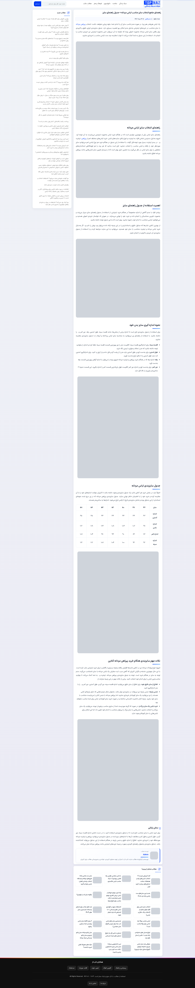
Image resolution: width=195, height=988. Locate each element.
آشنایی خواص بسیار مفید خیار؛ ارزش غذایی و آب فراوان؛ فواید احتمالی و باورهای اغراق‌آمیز (53, 133)
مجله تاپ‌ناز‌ (152, 4)
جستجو (37, 4)
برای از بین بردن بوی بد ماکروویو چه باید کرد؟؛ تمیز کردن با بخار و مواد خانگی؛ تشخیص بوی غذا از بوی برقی (52, 70)
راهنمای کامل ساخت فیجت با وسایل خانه (56, 185)
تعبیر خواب (95, 968)
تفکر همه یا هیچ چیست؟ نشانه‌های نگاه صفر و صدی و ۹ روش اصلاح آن (52, 39)
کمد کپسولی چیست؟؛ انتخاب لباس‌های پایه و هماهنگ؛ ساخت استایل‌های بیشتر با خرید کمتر (53, 146)
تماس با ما (92, 983)
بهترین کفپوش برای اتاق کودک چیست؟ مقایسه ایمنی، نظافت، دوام (53, 20)
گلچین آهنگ (107, 968)
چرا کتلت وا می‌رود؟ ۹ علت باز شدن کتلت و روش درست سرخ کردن (52, 83)
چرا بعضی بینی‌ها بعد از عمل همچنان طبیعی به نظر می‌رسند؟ (53, 116)
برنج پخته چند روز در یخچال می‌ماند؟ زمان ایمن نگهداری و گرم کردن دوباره (54, 77)
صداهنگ (71, 968)
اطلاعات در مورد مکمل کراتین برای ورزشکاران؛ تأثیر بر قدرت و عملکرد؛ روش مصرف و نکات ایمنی (53, 190)
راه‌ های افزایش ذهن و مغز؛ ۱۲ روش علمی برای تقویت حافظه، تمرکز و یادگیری (53, 33)
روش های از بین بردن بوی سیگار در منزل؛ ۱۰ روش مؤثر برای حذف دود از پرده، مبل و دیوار (53, 96)
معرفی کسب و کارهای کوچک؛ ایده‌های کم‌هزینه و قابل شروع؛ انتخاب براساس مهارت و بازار (53, 160)
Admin (145, 854)
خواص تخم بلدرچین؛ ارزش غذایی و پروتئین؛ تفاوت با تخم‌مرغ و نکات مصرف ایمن (53, 127)
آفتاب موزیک (83, 968)
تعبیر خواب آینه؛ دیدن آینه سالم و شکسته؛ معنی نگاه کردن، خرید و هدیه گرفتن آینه (53, 173)
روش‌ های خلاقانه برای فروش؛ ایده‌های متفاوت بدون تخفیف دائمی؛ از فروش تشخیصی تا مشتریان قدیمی (53, 166)
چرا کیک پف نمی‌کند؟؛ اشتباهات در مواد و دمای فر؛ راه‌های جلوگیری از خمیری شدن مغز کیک (54, 203)
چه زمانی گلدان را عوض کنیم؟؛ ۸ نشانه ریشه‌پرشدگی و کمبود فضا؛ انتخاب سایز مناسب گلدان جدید (53, 103)
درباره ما (103, 983)
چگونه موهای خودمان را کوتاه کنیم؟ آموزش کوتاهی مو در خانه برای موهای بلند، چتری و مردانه (53, 63)
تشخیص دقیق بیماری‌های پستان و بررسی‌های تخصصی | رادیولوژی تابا (52, 153)
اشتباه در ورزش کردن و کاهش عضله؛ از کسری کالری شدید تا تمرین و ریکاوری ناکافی (54, 197)
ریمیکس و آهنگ (121, 968)
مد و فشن (148, 19)
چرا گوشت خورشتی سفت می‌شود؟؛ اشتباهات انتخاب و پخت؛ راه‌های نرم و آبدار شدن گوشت (53, 179)
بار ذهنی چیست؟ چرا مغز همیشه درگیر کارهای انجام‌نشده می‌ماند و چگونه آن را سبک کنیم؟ (55, 46)
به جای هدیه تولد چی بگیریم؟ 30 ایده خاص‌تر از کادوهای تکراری (54, 52)
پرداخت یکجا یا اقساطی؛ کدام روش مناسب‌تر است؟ (53, 121)
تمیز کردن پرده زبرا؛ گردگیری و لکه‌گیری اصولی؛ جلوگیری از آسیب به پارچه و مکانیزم (52, 140)
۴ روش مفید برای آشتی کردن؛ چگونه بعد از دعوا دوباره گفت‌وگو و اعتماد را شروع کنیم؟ (53, 26)
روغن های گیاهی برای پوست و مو (59, 58)
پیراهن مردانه (81, 24)
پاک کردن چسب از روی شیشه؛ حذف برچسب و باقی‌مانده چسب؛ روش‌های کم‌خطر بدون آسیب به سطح (52, 109)
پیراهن (83, 138)
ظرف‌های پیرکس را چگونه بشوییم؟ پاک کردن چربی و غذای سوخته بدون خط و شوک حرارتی (53, 90)
